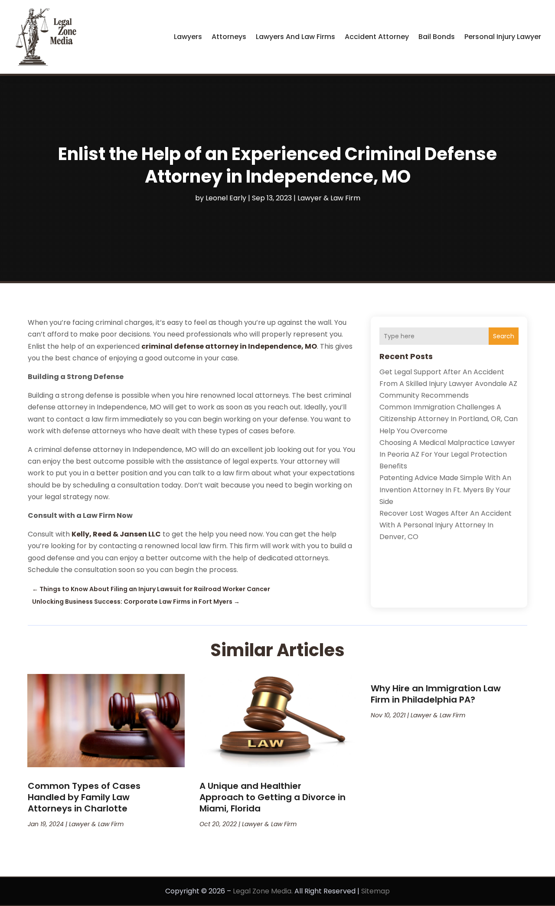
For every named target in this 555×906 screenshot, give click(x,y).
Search (503, 336)
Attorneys (229, 37)
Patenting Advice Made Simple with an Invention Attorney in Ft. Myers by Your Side (445, 489)
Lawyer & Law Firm (328, 198)
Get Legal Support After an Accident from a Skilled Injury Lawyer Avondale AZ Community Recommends (448, 383)
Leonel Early (226, 198)
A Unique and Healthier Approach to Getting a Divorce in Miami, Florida (272, 797)
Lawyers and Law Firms (295, 37)
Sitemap (375, 891)
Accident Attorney (377, 37)
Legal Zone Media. (263, 891)
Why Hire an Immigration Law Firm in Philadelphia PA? (436, 694)
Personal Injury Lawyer (502, 37)
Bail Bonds (436, 37)
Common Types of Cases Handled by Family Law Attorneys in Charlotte (84, 797)
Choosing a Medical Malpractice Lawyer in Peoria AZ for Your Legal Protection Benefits (447, 454)
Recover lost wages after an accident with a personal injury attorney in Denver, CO (445, 525)
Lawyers (188, 37)
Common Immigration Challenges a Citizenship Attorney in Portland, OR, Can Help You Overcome (448, 418)
